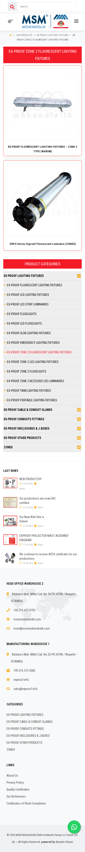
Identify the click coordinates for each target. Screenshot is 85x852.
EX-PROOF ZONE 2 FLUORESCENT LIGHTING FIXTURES (39, 352)
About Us (12, 775)
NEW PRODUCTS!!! (30, 479)
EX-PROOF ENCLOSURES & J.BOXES (26, 428)
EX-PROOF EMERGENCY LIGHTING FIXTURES (33, 342)
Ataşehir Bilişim (64, 842)
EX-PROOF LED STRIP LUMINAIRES (27, 304)
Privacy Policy (15, 782)
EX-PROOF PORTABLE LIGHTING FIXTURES (31, 400)
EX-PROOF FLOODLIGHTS (21, 314)
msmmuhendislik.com (27, 619)
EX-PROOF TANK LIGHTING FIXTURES (28, 390)
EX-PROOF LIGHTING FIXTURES (52, 35)
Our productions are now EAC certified (37, 501)
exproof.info (21, 679)
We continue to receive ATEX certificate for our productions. (48, 556)
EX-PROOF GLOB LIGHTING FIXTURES (28, 333)
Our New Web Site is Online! (31, 519)
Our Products (24, 35)
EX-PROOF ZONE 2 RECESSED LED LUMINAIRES (35, 381)
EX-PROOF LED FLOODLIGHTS (24, 323)
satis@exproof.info (25, 689)
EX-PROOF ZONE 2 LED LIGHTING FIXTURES (32, 362)
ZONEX (8, 447)
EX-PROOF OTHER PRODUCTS (22, 438)
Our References (16, 796)
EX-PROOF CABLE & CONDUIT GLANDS (28, 410)
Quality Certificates (18, 789)
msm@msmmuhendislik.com (32, 628)
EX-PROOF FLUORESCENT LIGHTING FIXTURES (34, 285)
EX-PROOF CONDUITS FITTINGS (24, 419)
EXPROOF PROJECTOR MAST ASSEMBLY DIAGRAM (43, 538)
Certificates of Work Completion (26, 803)
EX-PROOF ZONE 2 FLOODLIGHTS (26, 371)
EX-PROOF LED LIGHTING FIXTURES (27, 294)
